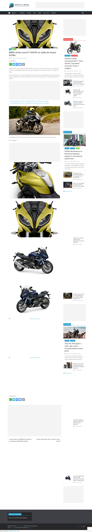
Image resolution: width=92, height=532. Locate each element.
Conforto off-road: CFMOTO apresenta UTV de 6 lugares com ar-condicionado (78, 175)
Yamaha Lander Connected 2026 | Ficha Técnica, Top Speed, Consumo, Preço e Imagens (78, 92)
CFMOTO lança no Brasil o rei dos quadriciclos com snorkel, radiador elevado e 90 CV (78, 296)
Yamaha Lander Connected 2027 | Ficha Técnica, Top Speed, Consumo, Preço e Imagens (74, 63)
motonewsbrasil (24, 58)
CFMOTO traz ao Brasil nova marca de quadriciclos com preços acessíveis (78, 240)
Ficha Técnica (67, 55)
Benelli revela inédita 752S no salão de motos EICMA (48, 440)
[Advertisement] (59, 5)
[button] (16, 13)
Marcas (14, 13)
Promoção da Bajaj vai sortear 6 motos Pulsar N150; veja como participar (78, 422)
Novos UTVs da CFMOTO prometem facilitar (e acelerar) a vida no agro (78, 185)
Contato (53, 13)
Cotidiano (22, 13)
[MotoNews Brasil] (9, 13)
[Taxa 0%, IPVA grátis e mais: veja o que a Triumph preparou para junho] (74, 333)
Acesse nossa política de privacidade (17, 518)
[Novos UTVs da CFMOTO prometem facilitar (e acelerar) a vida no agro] (67, 186)
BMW (10, 49)
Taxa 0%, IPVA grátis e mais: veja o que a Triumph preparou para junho (74, 347)
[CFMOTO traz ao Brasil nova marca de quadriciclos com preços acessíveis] (67, 241)
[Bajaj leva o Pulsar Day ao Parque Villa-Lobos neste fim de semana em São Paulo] (67, 367)
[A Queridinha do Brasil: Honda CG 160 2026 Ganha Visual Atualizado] (67, 84)
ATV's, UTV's (67, 148)
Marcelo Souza (78, 71)
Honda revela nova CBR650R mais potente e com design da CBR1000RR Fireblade (20, 440)
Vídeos (39, 13)
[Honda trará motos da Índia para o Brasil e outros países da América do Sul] (67, 104)
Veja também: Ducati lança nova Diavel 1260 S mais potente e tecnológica (29, 101)
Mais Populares (74, 55)
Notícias (29, 13)
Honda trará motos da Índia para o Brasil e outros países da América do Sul (79, 103)
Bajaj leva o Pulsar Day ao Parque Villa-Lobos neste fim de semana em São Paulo (78, 366)
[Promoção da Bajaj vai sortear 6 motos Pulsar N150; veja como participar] (67, 423)
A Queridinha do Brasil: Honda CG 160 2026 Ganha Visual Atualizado (78, 83)
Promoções (73, 340)
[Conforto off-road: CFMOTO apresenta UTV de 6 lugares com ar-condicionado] (67, 176)
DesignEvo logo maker (14, 531)
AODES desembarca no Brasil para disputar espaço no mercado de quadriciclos (73, 155)
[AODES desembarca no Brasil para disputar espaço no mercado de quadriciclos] (74, 140)
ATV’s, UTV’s (46, 13)
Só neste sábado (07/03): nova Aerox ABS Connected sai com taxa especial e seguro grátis (78, 478)
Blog (34, 13)
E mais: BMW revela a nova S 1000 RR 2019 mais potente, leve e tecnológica (30, 103)
